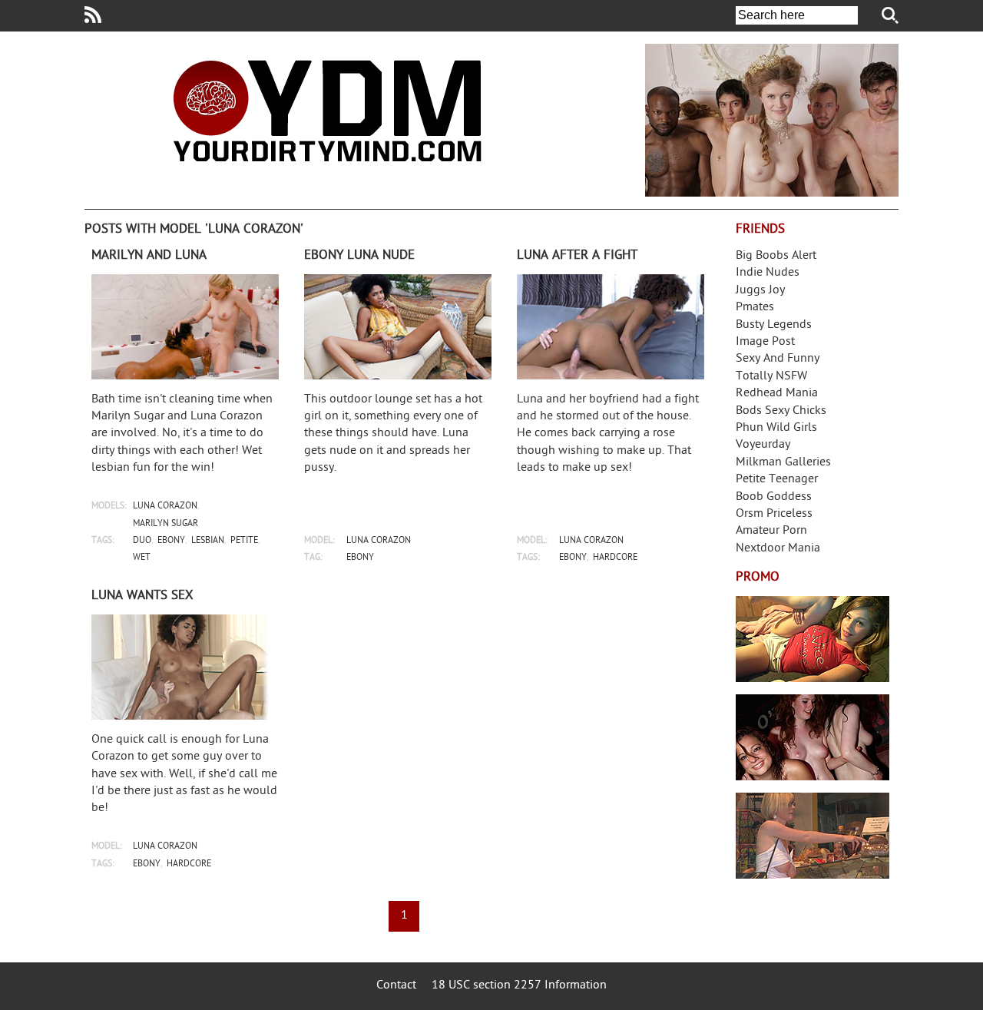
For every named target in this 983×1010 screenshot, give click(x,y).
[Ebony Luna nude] (398, 326)
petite (244, 541)
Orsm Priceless (774, 514)
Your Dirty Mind (327, 110)
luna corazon (165, 506)
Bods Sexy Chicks (781, 411)
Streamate (812, 639)
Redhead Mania (777, 394)
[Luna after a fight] (610, 326)
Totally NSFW (771, 377)
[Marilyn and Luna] (185, 326)
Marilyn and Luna (149, 255)
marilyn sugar (165, 524)
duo (142, 541)
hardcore (615, 558)
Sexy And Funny (777, 359)
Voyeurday (763, 445)
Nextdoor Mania (778, 549)
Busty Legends (774, 325)
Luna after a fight (577, 255)
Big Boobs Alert (776, 256)
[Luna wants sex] (185, 667)
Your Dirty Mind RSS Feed (92, 14)
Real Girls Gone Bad (812, 737)
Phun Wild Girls (776, 428)
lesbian (207, 541)
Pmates (755, 308)
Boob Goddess (774, 497)
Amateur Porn (771, 531)
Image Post (765, 342)
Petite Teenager (777, 480)
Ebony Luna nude (359, 255)
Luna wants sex (142, 596)
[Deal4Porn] (772, 120)
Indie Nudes (767, 273)
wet (142, 558)
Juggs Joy (760, 291)
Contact (396, 986)
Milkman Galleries (783, 463)
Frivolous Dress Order (812, 836)
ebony (171, 541)
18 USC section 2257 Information (519, 986)
